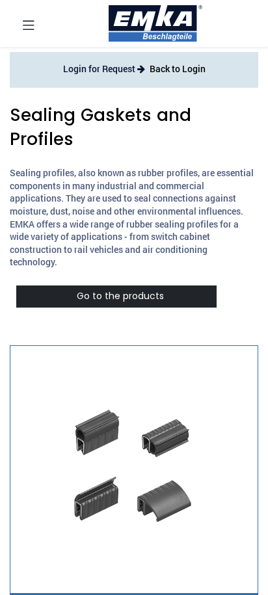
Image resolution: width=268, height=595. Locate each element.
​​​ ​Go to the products (116, 295)
